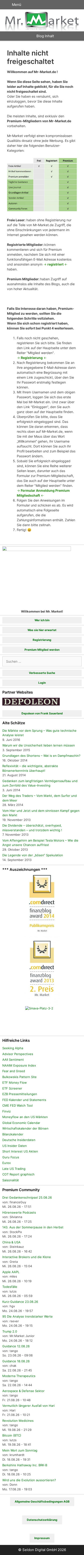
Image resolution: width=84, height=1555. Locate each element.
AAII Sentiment (13, 1059)
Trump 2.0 (9, 1331)
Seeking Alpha (12, 1048)
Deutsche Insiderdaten (18, 1140)
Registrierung (42, 640)
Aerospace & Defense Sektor (23, 1391)
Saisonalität (10, 1180)
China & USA (11, 1242)
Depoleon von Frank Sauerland (42, 713)
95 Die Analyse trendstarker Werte (27, 1316)
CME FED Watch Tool (17, 1105)
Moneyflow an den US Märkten (25, 1117)
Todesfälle (9, 1287)
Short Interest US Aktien (20, 1151)
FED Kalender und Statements (24, 1100)
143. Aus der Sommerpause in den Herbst (32, 1227)
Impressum (42, 1538)
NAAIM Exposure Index (19, 1065)
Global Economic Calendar (21, 1123)
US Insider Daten (14, 1146)
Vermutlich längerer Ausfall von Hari (28, 1405)
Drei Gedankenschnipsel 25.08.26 (27, 1197)
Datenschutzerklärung (42, 1520)
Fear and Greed (13, 1071)
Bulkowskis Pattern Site (19, 1077)
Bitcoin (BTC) (11, 1435)
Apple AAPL (10, 1272)
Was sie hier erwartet (42, 630)
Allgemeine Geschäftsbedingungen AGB (42, 1501)
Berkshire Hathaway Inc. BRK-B (24, 1465)
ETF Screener (12, 1088)
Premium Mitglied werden (42, 649)
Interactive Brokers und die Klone (26, 1257)
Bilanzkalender (12, 1134)
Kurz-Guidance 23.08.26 (20, 1302)
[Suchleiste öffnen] (76, 4)
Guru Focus (10, 1157)
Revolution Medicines (18, 1420)
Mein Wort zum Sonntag (19, 1450)
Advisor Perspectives (17, 1054)
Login (42, 682)
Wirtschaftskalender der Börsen (25, 1128)
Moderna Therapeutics (18, 1376)
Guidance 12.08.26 (16, 1346)
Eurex (6, 1163)
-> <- (55, 264)
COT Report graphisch (18, 1174)
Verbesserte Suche (42, 673)
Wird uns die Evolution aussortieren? (29, 1480)
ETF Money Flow (14, 1082)
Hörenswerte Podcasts (19, 1212)
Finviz (6, 1111)
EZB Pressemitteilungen (19, 1094)
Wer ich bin (42, 620)
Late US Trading (13, 1169)
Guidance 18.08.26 (16, 1361)
